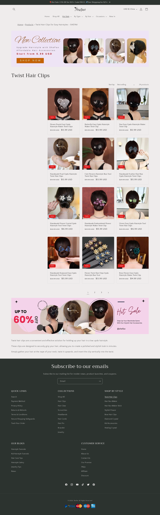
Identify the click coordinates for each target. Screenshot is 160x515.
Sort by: (112, 85)
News (13, 471)
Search (14, 397)
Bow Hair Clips (111, 415)
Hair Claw (62, 406)
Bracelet (61, 428)
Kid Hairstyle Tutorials (20, 454)
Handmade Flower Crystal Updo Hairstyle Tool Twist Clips (63, 225)
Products (29, 25)
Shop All (61, 397)
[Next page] (108, 292)
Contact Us (85, 458)
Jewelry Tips (16, 467)
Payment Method (18, 401)
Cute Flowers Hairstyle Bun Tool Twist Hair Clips (98, 175)
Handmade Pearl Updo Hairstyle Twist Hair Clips (63, 175)
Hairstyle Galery (17, 463)
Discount (85, 476)
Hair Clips (62, 401)
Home (20, 25)
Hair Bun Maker (111, 401)
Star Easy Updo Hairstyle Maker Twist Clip (132, 125)
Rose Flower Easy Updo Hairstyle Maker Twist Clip (130, 274)
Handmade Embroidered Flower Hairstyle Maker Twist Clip (98, 225)
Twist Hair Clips (111, 397)
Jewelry (61, 432)
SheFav (76, 500)
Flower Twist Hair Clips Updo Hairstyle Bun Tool (97, 274)
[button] (14, 9)
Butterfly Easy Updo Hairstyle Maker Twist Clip (97, 125)
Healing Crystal (111, 428)
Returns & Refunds (18, 410)
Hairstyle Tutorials (18, 449)
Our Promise (86, 463)
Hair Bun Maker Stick (113, 406)
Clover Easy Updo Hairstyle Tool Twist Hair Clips (132, 225)
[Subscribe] (99, 381)
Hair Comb (62, 419)
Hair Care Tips (17, 458)
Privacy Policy (16, 406)
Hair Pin (61, 423)
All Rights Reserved (85, 500)
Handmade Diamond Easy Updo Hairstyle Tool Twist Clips (63, 274)
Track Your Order (18, 423)
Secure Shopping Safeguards (23, 419)
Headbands (62, 415)
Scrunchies (62, 410)
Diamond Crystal (111, 419)
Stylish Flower (110, 410)
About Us (85, 454)
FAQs (83, 467)
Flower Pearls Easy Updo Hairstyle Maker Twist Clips (61, 125)
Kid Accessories (111, 423)
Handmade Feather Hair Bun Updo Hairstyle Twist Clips (131, 175)
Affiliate (84, 471)
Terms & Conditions (19, 415)
